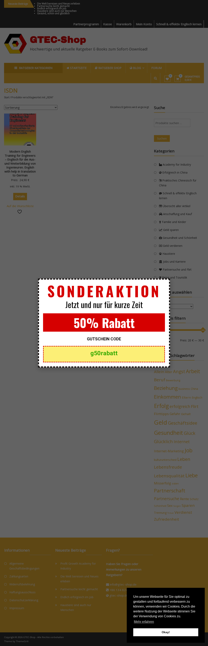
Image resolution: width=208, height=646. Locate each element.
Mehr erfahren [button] (144, 621)
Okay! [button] (166, 632)
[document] (104, 323)
